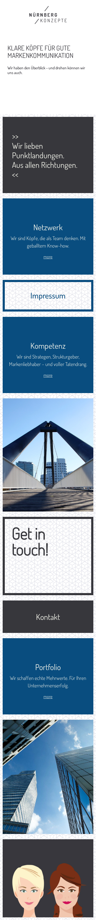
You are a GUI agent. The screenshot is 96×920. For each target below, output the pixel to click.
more (48, 256)
